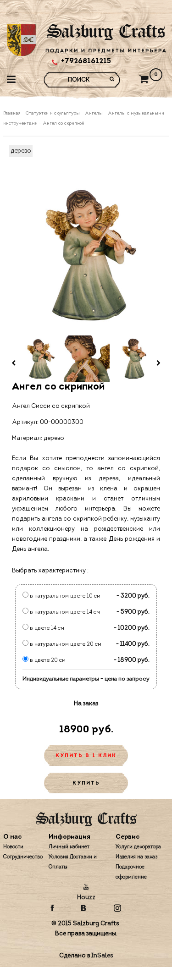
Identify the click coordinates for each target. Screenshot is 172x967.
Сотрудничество (23, 857)
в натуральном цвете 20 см (64, 644)
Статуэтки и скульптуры (53, 113)
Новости (13, 847)
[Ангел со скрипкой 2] (86, 358)
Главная (12, 113)
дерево (21, 151)
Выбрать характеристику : (50, 571)
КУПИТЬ (86, 783)
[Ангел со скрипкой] (86, 255)
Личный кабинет (69, 847)
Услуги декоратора (138, 847)
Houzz (86, 898)
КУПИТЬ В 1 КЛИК (86, 755)
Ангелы (94, 113)
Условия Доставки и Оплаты (73, 862)
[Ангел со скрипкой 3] (133, 358)
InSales (102, 956)
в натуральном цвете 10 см (64, 596)
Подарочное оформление (131, 872)
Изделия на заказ (136, 857)
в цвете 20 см (47, 660)
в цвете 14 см (46, 628)
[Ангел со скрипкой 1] (39, 358)
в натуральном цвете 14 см (64, 612)
